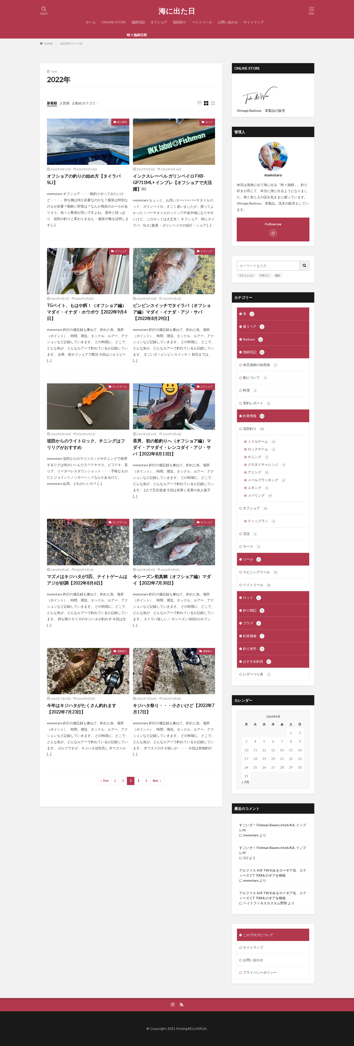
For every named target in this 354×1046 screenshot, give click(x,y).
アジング (258, 472)
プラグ (251, 623)
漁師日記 (138, 22)
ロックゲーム (119, 386)
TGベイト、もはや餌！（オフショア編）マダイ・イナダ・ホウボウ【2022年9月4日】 (86, 312)
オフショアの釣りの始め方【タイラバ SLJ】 (86, 179)
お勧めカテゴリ (84, 103)
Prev (106, 781)
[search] (304, 266)
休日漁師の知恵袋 (259, 365)
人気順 (64, 103)
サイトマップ (253, 22)
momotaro (251, 835)
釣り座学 (122, 121)
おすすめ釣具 (256, 661)
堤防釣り (179, 22)
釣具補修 (253, 636)
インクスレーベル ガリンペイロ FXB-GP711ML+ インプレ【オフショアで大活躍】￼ (172, 182)
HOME (48, 43)
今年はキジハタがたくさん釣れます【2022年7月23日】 (81, 708)
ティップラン (261, 521)
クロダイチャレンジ (266, 464)
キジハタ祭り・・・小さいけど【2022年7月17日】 (173, 708)
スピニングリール (260, 572)
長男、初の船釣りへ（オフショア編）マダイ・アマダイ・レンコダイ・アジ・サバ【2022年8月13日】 (172, 447)
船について (254, 377)
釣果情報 (253, 416)
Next (155, 781)
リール (251, 559)
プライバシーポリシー (260, 972)
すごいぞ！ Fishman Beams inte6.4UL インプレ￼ (272, 827)
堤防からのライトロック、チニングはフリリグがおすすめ (86, 444)
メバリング (260, 495)
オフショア (159, 22)
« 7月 (245, 782)
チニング (258, 457)
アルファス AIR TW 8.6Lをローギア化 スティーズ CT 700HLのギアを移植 (272, 872)
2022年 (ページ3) (71, 43)
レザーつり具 (256, 674)
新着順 (52, 103)
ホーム (91, 22)
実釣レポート (256, 403)
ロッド (209, 121)
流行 (277, 275)
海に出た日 (177, 10)
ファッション (246, 275)
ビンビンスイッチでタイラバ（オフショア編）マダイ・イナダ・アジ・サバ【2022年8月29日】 (172, 312)
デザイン (264, 275)
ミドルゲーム (261, 441)
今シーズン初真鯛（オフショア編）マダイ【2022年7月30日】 (172, 580)
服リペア (253, 326)
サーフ (251, 546)
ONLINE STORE (113, 22)
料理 (249, 390)
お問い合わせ (228, 22)
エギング (258, 488)
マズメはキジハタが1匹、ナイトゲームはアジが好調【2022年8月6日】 (87, 580)
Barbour (252, 339)
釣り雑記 (253, 610)
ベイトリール (202, 22)
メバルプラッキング (266, 480)
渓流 (249, 534)
